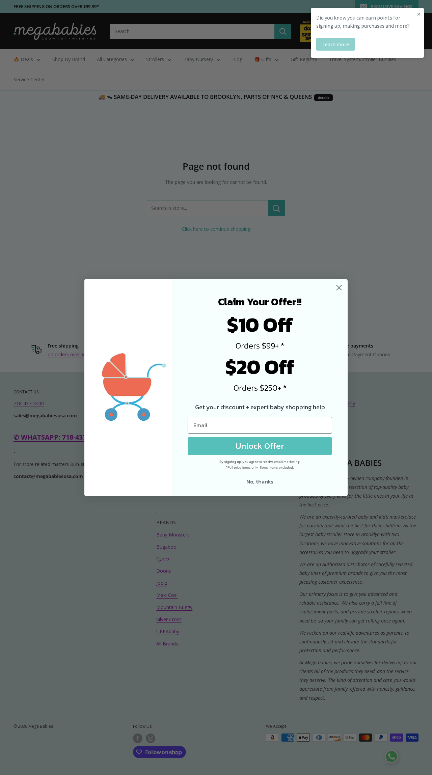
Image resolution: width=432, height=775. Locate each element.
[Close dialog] (339, 288)
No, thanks (259, 481)
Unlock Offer (260, 445)
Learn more (335, 44)
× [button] (419, 14)
